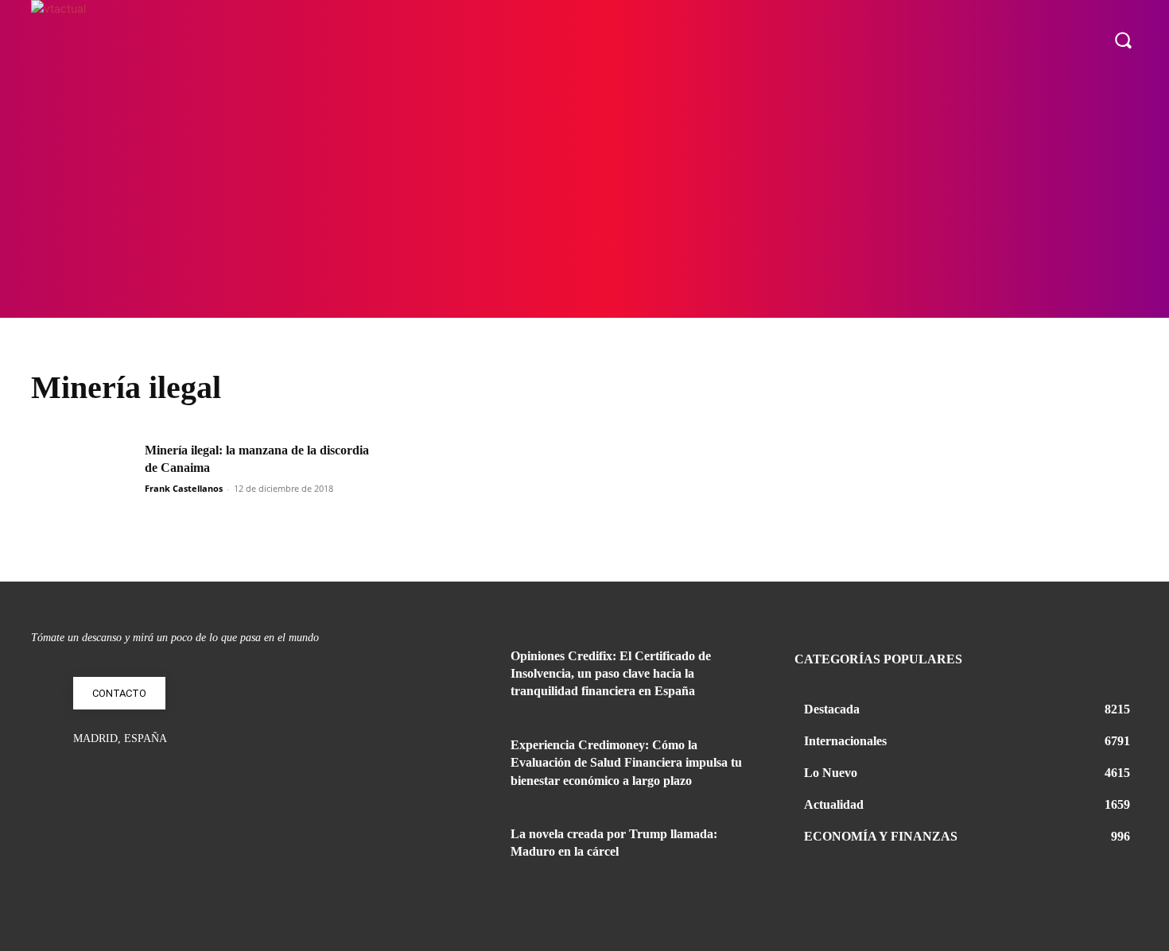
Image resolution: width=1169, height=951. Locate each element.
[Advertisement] (584, 198)
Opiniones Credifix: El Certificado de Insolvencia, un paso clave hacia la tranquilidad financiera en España (611, 673)
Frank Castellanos (184, 488)
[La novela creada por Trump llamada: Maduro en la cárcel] (456, 853)
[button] (1123, 40)
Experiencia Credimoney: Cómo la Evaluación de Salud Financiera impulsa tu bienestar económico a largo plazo (626, 762)
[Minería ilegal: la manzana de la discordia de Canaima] (82, 478)
